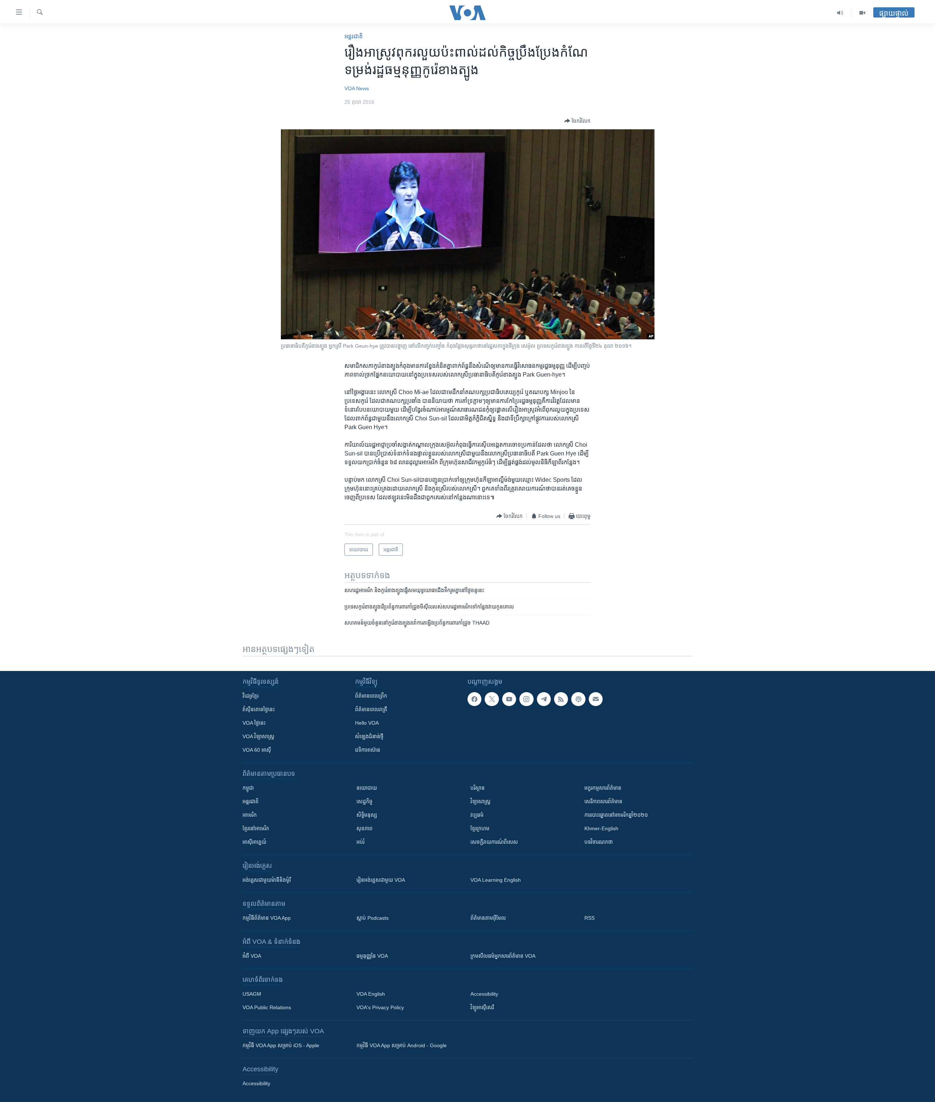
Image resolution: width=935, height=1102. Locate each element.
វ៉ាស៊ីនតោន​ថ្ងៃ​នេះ (259, 709)
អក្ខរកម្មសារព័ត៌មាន (602, 788)
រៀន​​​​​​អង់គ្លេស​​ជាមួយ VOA (380, 880)
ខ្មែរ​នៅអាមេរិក (256, 828)
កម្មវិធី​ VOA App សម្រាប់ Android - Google (401, 1045)
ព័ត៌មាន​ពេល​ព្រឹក (371, 696)
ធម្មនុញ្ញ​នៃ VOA (372, 956)
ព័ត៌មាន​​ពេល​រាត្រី (371, 709)
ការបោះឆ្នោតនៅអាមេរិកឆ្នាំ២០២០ (616, 815)
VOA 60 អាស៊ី (257, 750)
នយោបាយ (366, 788)
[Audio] (840, 12)
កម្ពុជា (248, 788)
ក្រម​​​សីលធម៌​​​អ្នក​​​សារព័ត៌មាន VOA (502, 956)
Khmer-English (601, 828)
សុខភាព (364, 828)
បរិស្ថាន (477, 788)
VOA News (356, 88)
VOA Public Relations (267, 1007)
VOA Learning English (495, 880)
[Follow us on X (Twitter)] (492, 699)
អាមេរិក (250, 815)
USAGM (252, 994)
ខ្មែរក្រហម (479, 828)
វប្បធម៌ (477, 815)
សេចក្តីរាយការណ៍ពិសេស (494, 842)
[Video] (862, 12)
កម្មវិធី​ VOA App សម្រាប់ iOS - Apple (281, 1045)
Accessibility (484, 994)
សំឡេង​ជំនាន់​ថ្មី (369, 736)
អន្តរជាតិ (353, 36)
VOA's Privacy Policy (380, 1007)
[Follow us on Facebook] (474, 699)
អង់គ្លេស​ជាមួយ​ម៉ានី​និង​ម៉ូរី (267, 880)
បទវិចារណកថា (598, 842)
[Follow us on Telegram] (544, 699)
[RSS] (561, 699)
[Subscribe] (596, 699)
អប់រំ (360, 842)
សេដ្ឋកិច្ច (364, 801)
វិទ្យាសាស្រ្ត (480, 801)
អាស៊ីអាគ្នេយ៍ (254, 842)
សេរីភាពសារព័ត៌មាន (603, 801)
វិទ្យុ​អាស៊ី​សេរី (482, 1007)
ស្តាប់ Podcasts (372, 918)
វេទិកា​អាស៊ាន (367, 750)
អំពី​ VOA (252, 956)
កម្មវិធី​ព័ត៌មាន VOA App (267, 918)
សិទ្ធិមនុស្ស (366, 815)
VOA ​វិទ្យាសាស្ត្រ (258, 736)
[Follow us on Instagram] (526, 699)
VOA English (370, 994)
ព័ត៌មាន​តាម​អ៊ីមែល (488, 918)
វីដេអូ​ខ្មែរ (251, 696)
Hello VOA (367, 723)
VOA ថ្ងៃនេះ (254, 723)
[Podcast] (578, 699)
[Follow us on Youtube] (509, 699)
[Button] (577, 121)
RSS (589, 918)
